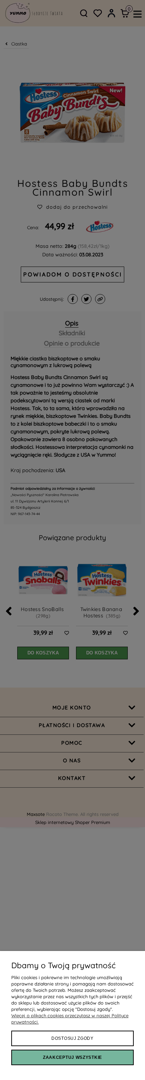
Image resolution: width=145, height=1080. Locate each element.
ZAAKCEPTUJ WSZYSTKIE (72, 1057)
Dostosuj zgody (72, 1038)
